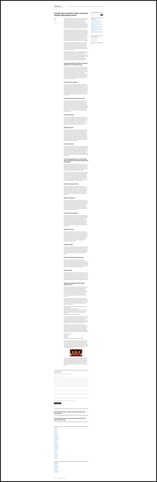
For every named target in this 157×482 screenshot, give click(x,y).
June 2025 (56, 441)
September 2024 (57, 449)
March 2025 (56, 444)
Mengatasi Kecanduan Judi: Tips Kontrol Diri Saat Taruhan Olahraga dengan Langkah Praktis (97, 29)
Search (92, 13)
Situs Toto (92, 44)
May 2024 (56, 452)
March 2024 (56, 454)
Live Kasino (74, 6)
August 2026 (56, 429)
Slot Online (56, 470)
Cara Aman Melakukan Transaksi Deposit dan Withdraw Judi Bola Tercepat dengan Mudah (96, 32)
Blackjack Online (95, 6)
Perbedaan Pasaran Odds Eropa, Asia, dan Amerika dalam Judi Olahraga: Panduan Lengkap (96, 27)
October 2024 (56, 448)
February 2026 (56, 434)
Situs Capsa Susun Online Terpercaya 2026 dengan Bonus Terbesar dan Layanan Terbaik (96, 22)
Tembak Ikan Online (57, 471)
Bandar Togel (69, 6)
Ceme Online (84, 6)
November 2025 (57, 437)
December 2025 (57, 436)
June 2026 (56, 431)
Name (55, 388)
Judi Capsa (79, 6)
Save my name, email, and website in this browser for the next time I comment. (65, 400)
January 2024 (56, 456)
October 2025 (56, 438)
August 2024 (56, 450)
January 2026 (56, 435)
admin (55, 20)
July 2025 (56, 440)
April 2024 (56, 453)
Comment (56, 376)
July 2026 (56, 430)
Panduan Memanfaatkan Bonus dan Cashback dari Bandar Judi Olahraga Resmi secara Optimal (96, 24)
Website (55, 396)
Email (55, 392)
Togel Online (101, 6)
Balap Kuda (89, 6)
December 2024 (57, 446)
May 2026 (56, 432)
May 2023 (56, 458)
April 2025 (56, 443)
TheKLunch (57, 6)
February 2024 (56, 455)
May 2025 (56, 442)
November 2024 (57, 447)
